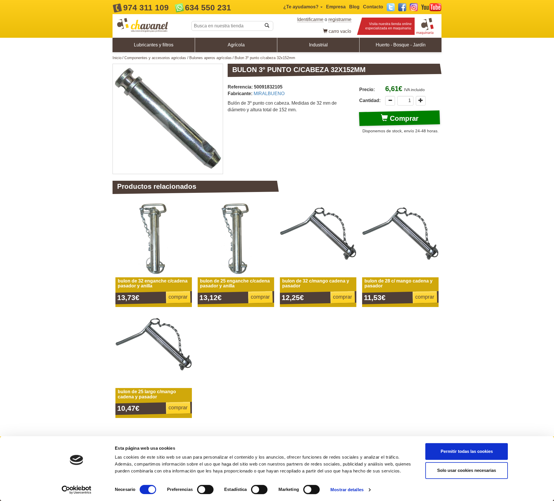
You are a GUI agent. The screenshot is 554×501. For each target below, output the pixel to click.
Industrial (318, 44)
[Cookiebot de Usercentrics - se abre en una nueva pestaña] (76, 489)
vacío (340, 31)
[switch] (205, 489)
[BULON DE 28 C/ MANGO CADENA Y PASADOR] (400, 239)
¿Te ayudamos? (301, 6)
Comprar (403, 118)
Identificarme (310, 19)
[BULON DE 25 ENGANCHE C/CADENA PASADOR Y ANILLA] (236, 239)
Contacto (373, 6)
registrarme (339, 19)
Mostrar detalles (347, 489)
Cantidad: (370, 100)
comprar (178, 297)
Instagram (414, 7)
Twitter (391, 7)
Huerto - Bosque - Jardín (401, 44)
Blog (354, 6)
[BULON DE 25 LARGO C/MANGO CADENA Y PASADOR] (153, 350)
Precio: (367, 89)
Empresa (336, 6)
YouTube (431, 7)
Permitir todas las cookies (467, 451)
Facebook (402, 7)
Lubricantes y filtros (153, 44)
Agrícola (236, 44)
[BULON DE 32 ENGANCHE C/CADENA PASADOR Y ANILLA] (153, 239)
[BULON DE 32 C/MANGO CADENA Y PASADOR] (318, 239)
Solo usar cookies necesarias (466, 470)
